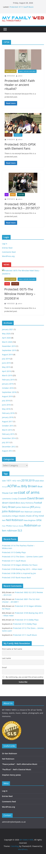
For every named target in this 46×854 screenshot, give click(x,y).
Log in (4, 243)
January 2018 (7, 417)
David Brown (35, 498)
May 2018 (6, 409)
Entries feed (7, 248)
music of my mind (35, 515)
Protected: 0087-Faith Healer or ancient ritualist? (20, 85)
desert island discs (11, 502)
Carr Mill (13, 492)
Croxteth (22, 498)
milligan (15, 516)
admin (20, 76)
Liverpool (37, 511)
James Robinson (23, 507)
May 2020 (6, 333)
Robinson (18, 135)
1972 (14, 481)
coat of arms (28, 492)
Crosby (14, 498)
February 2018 (8, 413)
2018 (24, 480)
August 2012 (7, 451)
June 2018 (6, 405)
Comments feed (9, 252)
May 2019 (6, 367)
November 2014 (9, 438)
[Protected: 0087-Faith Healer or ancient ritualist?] (23, 59)
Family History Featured (27, 71)
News (7, 284)
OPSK (39, 520)
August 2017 (7, 421)
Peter (4, 526)
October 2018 (8, 388)
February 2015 (8, 434)
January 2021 (7, 329)
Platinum (15, 526)
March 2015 (7, 430)
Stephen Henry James (11, 775)
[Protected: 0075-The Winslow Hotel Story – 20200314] (23, 272)
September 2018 (9, 392)
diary (23, 503)
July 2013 (6, 442)
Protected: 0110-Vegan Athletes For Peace (19, 565)
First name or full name (12, 649)
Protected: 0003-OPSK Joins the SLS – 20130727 (22, 206)
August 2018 (7, 396)
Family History (11, 71)
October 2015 (8, 425)
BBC (19, 486)
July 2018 (6, 400)
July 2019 (6, 358)
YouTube (21, 194)
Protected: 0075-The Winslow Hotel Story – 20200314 (19, 293)
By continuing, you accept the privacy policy (24, 677)
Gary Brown (9, 507)
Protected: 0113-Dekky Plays (14, 552)
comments (6, 498)
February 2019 (8, 379)
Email (4, 667)
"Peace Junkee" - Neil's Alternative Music (19, 764)
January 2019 (7, 384)
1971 (9, 480)
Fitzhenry (29, 503)
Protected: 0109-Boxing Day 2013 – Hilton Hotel (22, 569)
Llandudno (6, 516)
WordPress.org (8, 256)
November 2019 (9, 346)
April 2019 (6, 371)
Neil (3, 520)
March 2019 (7, 375)
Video (13, 194)
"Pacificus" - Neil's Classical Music (16, 769)
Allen (42, 481)
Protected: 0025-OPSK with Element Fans (20, 146)
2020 (37, 481)
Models (22, 516)
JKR (32, 507)
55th (4, 481)
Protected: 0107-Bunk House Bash (16, 577)
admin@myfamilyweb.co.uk (14, 822)
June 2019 (6, 363)
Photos (9, 526)
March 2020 (7, 342)
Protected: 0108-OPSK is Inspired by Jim (19, 573)
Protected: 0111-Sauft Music (22, 7)
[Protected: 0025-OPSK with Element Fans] (23, 123)
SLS (7, 194)
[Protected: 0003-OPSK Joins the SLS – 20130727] (23, 183)
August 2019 (7, 354)
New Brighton (30, 520)
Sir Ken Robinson (9, 753)
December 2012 (8, 446)
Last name (6, 658)
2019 (31, 480)
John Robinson (11, 511)
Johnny (37, 507)
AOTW (12, 486)
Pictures (8, 135)
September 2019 (9, 350)
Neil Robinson (14, 520)
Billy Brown (29, 486)
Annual (4, 487)
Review (21, 526)
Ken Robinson (27, 511)
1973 (19, 481)
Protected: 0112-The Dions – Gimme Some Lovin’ (22, 556)
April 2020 (6, 338)
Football (38, 502)
